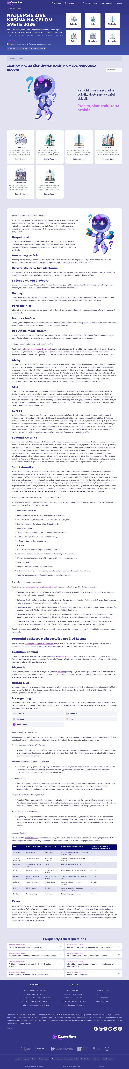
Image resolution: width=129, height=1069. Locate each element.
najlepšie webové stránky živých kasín (37, 349)
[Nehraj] (82, 1049)
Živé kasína (56, 3)
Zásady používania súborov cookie (34, 1066)
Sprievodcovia (107, 3)
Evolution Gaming (63, 656)
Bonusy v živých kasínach (74, 994)
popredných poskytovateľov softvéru (39, 644)
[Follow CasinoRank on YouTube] (110, 1029)
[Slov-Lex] (40, 1049)
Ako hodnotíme (102, 994)
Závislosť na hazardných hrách (74, 1001)
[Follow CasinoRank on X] (105, 1029)
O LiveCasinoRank (102, 990)
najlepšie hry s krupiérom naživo (40, 587)
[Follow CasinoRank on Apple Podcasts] (120, 1029)
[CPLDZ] (61, 1049)
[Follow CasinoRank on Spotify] (115, 1029)
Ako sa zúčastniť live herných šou (36, 1005)
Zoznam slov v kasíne (74, 990)
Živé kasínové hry (72, 3)
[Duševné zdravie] (96, 1049)
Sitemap (101, 1066)
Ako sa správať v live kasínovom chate (36, 1001)
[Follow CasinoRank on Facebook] (96, 1029)
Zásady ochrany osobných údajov (71, 1066)
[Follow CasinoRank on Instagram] (101, 1029)
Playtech (61, 672)
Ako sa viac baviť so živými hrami (36, 994)
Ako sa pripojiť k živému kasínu (36, 990)
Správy (119, 3)
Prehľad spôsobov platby (73, 998)
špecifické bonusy (32, 838)
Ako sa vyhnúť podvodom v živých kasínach (36, 998)
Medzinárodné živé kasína (74, 1005)
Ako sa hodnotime (102, 998)
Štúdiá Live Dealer (90, 3)
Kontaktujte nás (102, 1001)
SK (9, 1029)
